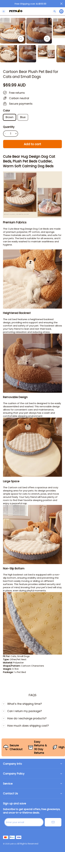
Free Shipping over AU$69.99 (30, 3)
